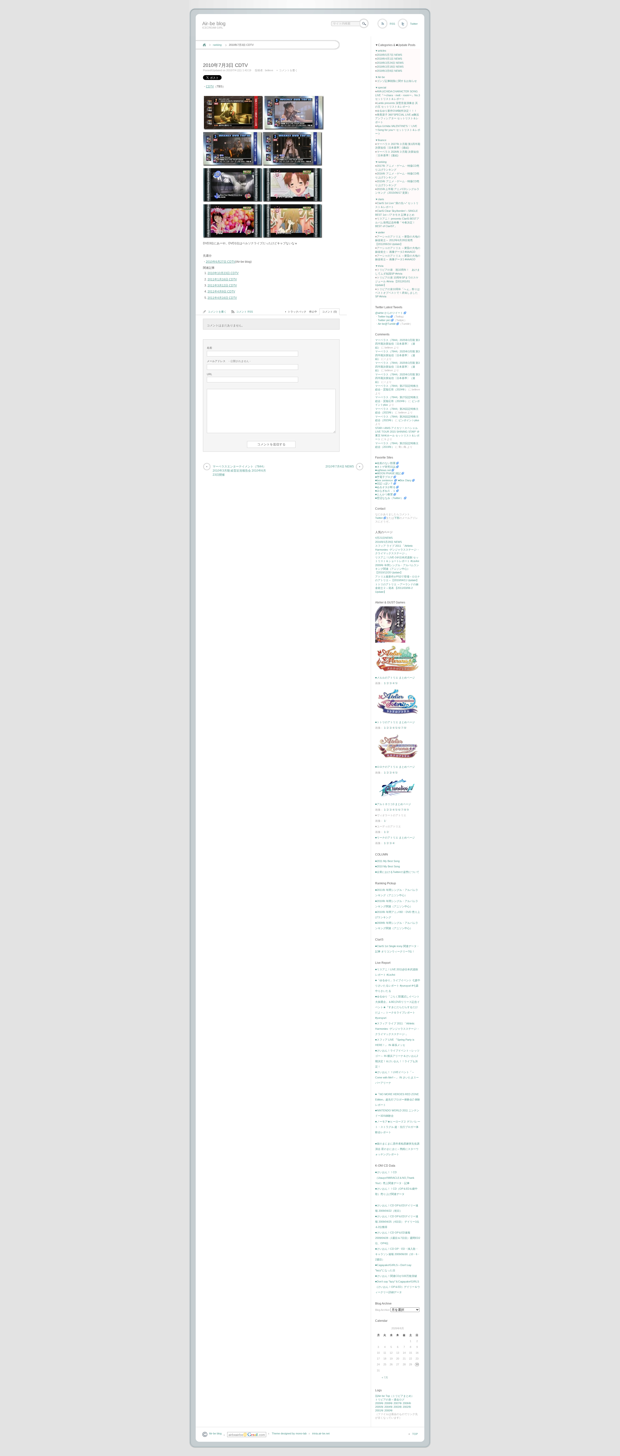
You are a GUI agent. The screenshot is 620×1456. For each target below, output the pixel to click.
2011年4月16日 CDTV (222, 298)
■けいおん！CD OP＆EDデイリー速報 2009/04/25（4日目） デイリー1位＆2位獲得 (397, 1221)
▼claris (379, 199)
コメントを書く (288, 70)
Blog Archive (382, 1309)
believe (269, 70)
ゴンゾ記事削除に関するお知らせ (397, 80)
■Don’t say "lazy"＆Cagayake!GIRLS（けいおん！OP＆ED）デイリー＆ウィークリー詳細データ (397, 1287)
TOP (415, 1433)
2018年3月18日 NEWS (390, 66)
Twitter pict (384, 320)
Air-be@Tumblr (387, 323)
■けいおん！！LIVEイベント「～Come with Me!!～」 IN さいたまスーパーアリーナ (397, 1077)
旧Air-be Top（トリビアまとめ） (394, 1395)
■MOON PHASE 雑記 (388, 473)
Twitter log (384, 316)
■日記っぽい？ (384, 483)
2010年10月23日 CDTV (223, 273)
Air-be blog (213, 23)
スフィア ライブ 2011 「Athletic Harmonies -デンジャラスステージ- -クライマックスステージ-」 (397, 549)
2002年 (407, 1406)
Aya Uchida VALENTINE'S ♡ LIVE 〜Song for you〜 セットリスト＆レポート (397, 130)
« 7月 (385, 1377)
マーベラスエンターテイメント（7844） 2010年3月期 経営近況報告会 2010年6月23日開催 (239, 470)
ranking (217, 44)
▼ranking (381, 161)
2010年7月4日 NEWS (340, 466)
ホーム (204, 44)
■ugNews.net (383, 470)
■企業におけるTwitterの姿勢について (397, 871)
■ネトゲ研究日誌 (385, 466)
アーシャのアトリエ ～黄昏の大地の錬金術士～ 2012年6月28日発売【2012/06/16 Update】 (397, 240)
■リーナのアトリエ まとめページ (395, 837)
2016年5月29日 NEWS (388, 541)
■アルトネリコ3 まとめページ (393, 804)
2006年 (407, 1403)
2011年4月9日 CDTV (221, 291)
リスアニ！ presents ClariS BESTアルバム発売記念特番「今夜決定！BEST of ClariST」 (397, 222)
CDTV (210, 86)
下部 (396, 517)
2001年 (379, 1410)
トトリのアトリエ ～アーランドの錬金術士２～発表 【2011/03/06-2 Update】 (396, 588)
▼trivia (379, 265)
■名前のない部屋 (385, 463)
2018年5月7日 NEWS (389, 54)
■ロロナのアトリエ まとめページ (395, 766)
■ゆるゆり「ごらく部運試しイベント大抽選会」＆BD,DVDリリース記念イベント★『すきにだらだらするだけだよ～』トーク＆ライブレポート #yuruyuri (397, 1007)
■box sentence (384, 480)
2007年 (398, 1403)
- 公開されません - (229, 361)
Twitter (414, 23)
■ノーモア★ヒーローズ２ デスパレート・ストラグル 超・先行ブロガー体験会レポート (397, 1127)
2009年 (379, 1403)
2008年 (388, 1403)
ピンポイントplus (408, 420)
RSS (392, 23)
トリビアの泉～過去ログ (389, 1399)
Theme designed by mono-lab (289, 1433)
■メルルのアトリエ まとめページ (395, 677)
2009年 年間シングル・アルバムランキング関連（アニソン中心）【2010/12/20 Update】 (397, 569)
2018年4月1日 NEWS (389, 58)
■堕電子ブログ (384, 476)
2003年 (398, 1406)
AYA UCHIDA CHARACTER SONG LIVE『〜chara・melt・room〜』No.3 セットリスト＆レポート (397, 95)
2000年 (388, 1410)
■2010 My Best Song (387, 866)
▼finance (380, 140)
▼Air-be (380, 77)
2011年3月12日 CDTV (222, 285)
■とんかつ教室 (384, 494)
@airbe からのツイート (389, 312)
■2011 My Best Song (387, 861)
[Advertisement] (289, 34)
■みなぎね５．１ (385, 490)
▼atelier (380, 232)
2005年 (379, 1406)
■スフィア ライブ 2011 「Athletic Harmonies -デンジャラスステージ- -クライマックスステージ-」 (397, 1029)
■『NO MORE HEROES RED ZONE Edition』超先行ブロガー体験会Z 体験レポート (397, 1099)
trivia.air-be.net (321, 1433)
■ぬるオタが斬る (385, 487)
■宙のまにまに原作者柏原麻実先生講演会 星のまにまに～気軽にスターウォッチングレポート (397, 1149)
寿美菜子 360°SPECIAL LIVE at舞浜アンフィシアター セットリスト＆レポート (397, 118)
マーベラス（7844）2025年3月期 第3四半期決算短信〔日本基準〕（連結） (397, 344)
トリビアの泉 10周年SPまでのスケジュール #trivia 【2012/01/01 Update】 (396, 281)
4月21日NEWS (384, 537)
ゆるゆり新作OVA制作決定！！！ (397, 110)
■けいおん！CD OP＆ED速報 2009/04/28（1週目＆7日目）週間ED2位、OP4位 (397, 1238)
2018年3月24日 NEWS (390, 62)
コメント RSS (244, 311)
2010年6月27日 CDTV (220, 261)
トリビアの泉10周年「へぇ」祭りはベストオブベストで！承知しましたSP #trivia (397, 293)
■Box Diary (404, 480)
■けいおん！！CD (386, 1172)
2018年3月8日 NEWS (389, 70)
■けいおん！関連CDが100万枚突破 (396, 1275)
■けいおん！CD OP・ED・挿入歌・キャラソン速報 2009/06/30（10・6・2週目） (397, 1254)
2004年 (388, 1406)
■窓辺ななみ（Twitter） (389, 498)
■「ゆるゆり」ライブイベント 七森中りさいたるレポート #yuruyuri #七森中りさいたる (397, 985)
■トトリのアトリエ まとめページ (395, 722)
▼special (380, 87)
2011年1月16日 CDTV (222, 279)
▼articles (380, 50)
